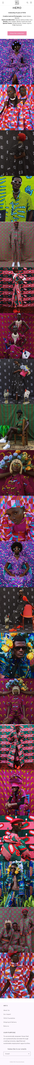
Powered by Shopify (20, 1061)
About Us (6, 1010)
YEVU (14, 1061)
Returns (6, 1026)
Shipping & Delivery (9, 1022)
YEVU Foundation (9, 1018)
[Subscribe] (28, 1054)
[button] (3, 2)
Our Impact (7, 1014)
